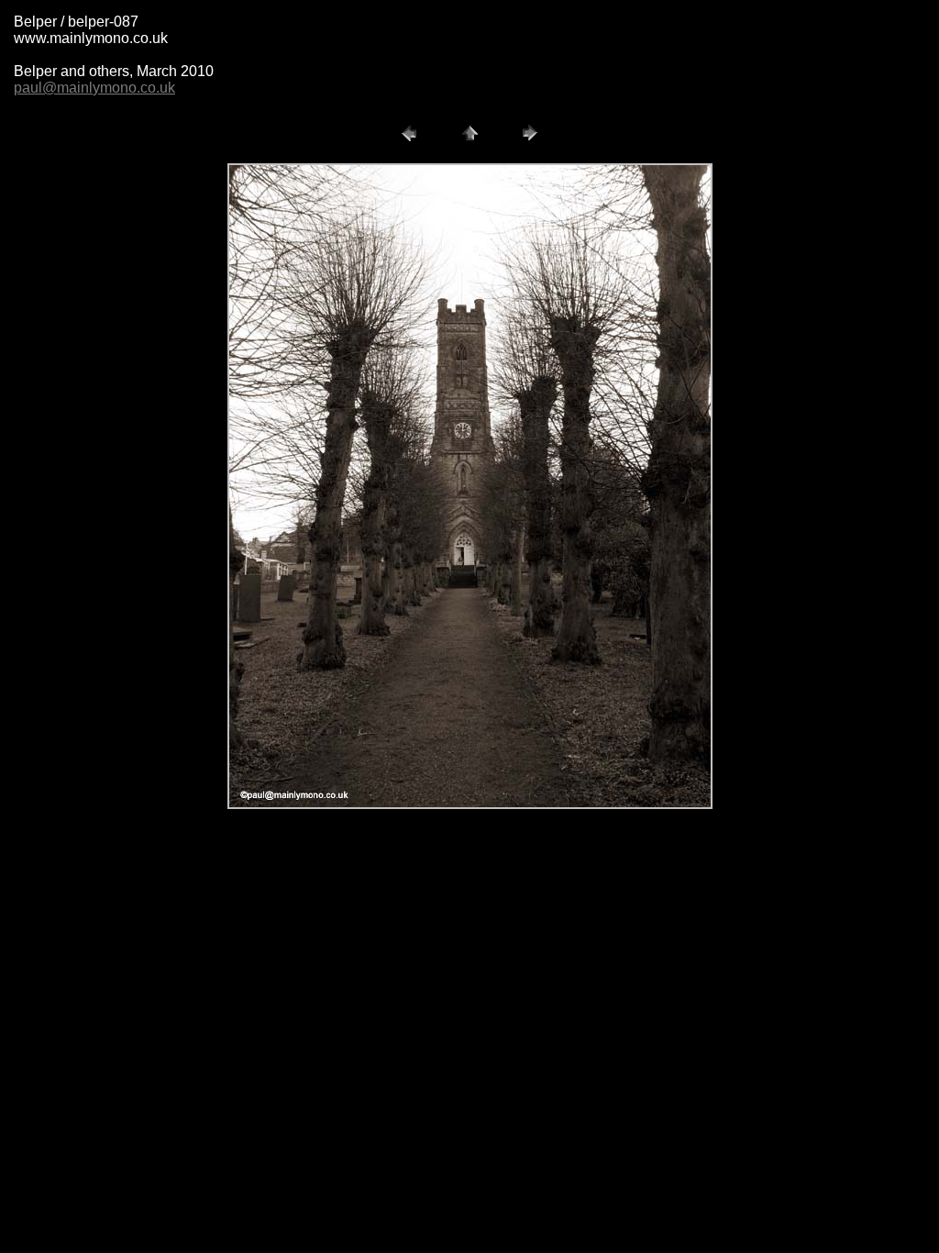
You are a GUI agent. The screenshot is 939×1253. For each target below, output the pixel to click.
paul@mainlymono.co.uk (94, 87)
